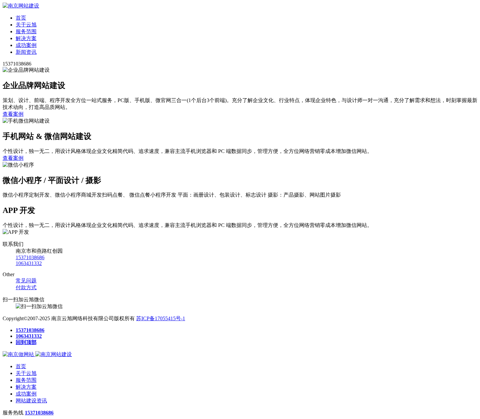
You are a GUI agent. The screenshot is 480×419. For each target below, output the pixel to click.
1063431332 (29, 263)
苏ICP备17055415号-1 (160, 318)
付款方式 (26, 287)
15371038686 (30, 257)
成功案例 (26, 45)
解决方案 (26, 38)
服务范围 (26, 31)
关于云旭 (26, 24)
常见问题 (26, 280)
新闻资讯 (26, 52)
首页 (21, 18)
